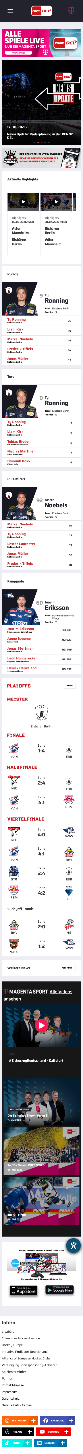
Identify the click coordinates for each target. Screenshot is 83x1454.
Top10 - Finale (17, 1214)
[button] (73, 208)
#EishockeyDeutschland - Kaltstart (36, 1060)
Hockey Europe (12, 1344)
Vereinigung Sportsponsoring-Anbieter (29, 1365)
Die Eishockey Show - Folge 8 (28, 1115)
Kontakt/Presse (13, 1385)
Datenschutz (10, 1398)
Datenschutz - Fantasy (17, 1405)
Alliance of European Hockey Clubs (26, 1358)
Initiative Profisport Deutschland (25, 1351)
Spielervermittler (14, 1371)
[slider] (41, 225)
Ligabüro (8, 1331)
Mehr (70, 685)
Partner (7, 1378)
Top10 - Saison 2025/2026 (26, 1165)
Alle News (67, 967)
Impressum (9, 1391)
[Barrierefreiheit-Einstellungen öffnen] (73, 1245)
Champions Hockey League (21, 1338)
